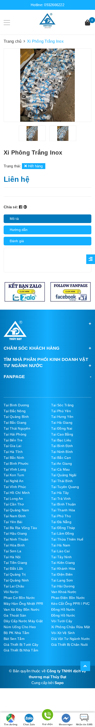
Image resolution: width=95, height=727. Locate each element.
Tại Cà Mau (60, 469)
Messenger (66, 724)
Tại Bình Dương (16, 405)
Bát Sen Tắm (14, 639)
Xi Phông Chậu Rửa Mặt (70, 627)
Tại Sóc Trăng (62, 405)
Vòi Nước (11, 592)
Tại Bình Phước (16, 463)
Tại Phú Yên (61, 411)
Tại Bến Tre (13, 440)
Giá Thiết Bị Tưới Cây (21, 645)
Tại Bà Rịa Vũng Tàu (20, 528)
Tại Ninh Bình (62, 452)
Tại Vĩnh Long (15, 469)
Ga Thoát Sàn (15, 615)
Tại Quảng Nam (16, 510)
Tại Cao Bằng (62, 434)
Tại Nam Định (15, 516)
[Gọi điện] (47, 715)
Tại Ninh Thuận (16, 539)
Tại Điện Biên (62, 574)
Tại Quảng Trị (15, 574)
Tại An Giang (61, 463)
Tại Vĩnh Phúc (15, 487)
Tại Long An (13, 499)
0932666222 (54, 5)
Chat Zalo (29, 724)
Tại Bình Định (62, 446)
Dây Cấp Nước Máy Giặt (23, 621)
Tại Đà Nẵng (61, 522)
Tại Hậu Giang (15, 533)
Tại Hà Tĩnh (13, 452)
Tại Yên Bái (13, 522)
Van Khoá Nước (63, 592)
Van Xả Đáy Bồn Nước (21, 609)
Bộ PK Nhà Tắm (16, 633)
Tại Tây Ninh (61, 557)
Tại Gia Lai (12, 446)
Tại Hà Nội (12, 557)
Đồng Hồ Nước (63, 609)
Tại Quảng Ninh (16, 580)
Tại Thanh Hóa (63, 510)
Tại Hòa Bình (14, 545)
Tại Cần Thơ (14, 504)
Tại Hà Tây (60, 493)
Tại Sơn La (12, 551)
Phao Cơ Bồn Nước (19, 598)
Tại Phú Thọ (61, 516)
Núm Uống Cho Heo (20, 627)
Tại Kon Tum (14, 475)
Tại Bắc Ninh (14, 458)
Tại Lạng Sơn (62, 580)
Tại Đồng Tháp (63, 528)
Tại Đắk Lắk (13, 568)
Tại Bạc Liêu (61, 440)
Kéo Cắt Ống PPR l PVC (70, 604)
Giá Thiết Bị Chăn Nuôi (69, 645)
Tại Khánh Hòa (63, 568)
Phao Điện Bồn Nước (68, 598)
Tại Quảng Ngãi (63, 475)
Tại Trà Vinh (61, 499)
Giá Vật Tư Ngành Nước (70, 639)
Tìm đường (10, 724)
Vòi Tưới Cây (61, 621)
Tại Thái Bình (62, 481)
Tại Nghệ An (13, 481)
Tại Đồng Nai (61, 428)
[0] (87, 23)
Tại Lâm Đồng (62, 533)
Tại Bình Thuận (63, 504)
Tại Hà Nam (60, 545)
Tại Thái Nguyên (17, 428)
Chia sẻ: (11, 207)
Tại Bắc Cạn (61, 458)
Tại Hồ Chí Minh (17, 493)
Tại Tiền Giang (15, 563)
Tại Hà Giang (61, 422)
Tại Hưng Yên (62, 417)
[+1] (25, 207)
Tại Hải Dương (63, 586)
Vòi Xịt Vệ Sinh (63, 633)
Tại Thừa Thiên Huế (67, 539)
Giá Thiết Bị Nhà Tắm (21, 650)
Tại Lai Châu (14, 586)
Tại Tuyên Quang (65, 487)
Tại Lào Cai (60, 551)
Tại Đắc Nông (15, 411)
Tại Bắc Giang (15, 422)
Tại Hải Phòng (15, 434)
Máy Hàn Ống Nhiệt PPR (23, 604)
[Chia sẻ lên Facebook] (21, 207)
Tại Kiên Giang (63, 563)
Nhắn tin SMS (84, 724)
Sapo (59, 683)
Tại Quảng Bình (16, 417)
